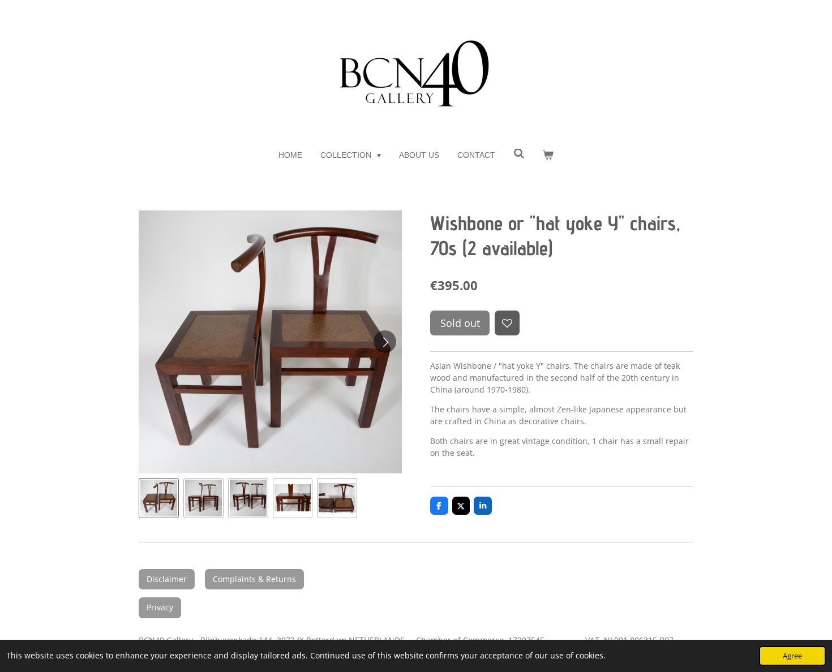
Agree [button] (792, 656)
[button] (159, 498)
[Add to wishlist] (507, 323)
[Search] (519, 154)
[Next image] (385, 341)
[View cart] (548, 155)
